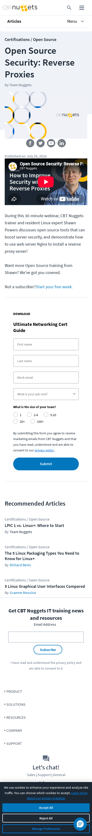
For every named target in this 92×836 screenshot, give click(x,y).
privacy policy (44, 450)
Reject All (46, 818)
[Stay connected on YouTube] (51, 144)
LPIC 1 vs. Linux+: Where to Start (34, 525)
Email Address (45, 624)
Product (14, 691)
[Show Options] (74, 394)
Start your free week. (54, 286)
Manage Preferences (46, 829)
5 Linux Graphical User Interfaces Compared (45, 586)
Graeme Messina (23, 592)
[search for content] (69, 8)
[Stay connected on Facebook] (30, 144)
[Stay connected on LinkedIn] (62, 144)
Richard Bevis (20, 564)
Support (14, 743)
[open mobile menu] (82, 7)
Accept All (46, 807)
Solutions (15, 704)
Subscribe (48, 649)
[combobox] (44, 394)
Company (14, 730)
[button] (46, 21)
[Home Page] (11, 7)
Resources (16, 717)
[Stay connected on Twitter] (40, 144)
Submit (46, 464)
